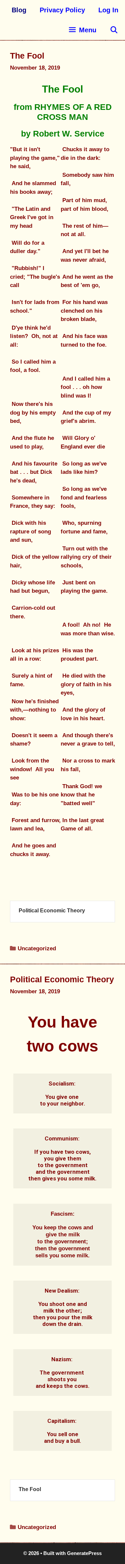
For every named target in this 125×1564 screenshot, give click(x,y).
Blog (19, 10)
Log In (108, 10)
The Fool (27, 55)
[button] (82, 30)
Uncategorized (37, 948)
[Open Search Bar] (114, 30)
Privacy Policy (62, 10)
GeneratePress (84, 1553)
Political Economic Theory (52, 910)
